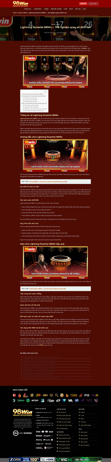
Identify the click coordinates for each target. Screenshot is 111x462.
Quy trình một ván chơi (31, 101)
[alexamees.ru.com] (21, 3)
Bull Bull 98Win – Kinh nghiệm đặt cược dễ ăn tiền (37, 375)
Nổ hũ (71, 9)
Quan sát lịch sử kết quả (31, 107)
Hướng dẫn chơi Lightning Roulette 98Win (34, 96)
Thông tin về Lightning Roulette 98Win (32, 94)
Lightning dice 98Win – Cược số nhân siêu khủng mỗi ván (39, 363)
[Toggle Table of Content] (45, 91)
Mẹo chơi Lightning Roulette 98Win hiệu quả (34, 103)
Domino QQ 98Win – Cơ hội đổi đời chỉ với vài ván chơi (38, 372)
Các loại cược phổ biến (31, 99)
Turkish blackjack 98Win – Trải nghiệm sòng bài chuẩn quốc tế (41, 357)
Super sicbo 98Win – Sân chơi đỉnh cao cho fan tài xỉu (39, 360)
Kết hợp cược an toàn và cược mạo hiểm (36, 109)
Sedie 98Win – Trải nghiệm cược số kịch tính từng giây (39, 366)
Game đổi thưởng (56, 9)
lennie (65, 32)
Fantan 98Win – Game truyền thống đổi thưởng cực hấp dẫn (41, 378)
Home (15, 13)
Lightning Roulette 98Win (28, 118)
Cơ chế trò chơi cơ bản (31, 98)
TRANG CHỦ (27, 9)
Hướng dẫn (37, 9)
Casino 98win (22, 13)
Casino (46, 9)
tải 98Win (41, 345)
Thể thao (78, 9)
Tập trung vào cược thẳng (31, 105)
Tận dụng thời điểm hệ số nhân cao (34, 110)
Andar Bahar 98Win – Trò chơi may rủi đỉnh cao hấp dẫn (39, 369)
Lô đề (65, 9)
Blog (84, 9)
